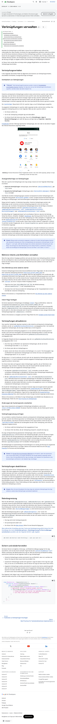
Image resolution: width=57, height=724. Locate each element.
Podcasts (4, 668)
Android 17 (4, 674)
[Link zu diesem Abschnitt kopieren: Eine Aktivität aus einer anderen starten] (29, 268)
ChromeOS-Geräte (43, 658)
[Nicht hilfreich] (54, 21)
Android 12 (4, 686)
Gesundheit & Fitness (25, 658)
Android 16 (4, 676)
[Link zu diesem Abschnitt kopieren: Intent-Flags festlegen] (18, 300)
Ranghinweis (28, 216)
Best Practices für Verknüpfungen (28, 399)
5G (21, 666)
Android (4, 654)
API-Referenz (23, 680)
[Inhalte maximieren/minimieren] (12, 31)
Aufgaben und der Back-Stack (46, 315)
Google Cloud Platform (7, 705)
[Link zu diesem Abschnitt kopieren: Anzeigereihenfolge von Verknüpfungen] (30, 179)
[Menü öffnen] (2, 2)
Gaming (22, 654)
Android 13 (4, 684)
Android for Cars (42, 661)
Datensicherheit (5, 658)
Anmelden (52, 1)
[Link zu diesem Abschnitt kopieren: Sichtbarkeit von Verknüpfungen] (24, 80)
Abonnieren (28, 716)
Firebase (4, 703)
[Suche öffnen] (33, 2)
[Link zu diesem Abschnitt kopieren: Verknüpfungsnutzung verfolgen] (25, 414)
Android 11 (4, 688)
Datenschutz (23, 663)
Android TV (41, 663)
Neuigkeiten (4, 663)
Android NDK (23, 685)
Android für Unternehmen (8, 656)
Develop (4, 6)
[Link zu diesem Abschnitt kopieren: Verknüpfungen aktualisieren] (27, 321)
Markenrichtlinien (18, 713)
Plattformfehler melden (44, 674)
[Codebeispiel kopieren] (54, 536)
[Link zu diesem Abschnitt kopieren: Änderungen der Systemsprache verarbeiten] (33, 403)
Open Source (5, 661)
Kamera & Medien (24, 661)
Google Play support (43, 679)
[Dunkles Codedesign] (52, 536)
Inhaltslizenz (45, 637)
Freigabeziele (5, 124)
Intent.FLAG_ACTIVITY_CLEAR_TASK (11, 274)
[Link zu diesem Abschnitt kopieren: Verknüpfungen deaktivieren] (27, 466)
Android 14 (4, 681)
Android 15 (4, 679)
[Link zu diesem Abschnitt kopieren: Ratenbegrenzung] (18, 499)
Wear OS (41, 656)
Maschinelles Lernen (25, 656)
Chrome (4, 700)
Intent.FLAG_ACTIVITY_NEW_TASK (32, 272)
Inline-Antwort (19, 525)
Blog (3, 666)
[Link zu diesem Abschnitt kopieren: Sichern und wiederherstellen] (28, 546)
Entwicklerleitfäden (24, 678)
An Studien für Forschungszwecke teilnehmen (47, 682)
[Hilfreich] (52, 21)
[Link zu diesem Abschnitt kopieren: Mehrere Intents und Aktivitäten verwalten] (39, 255)
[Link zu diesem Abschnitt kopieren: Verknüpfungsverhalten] (23, 70)
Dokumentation (31, 21)
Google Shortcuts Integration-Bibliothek (23, 453)
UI (20, 6)
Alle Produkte (5, 707)
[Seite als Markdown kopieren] (43, 27)
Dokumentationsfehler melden (46, 676)
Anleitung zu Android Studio (27, 676)
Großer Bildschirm (43, 654)
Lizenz (11, 713)
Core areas (13, 6)
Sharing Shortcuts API (12, 219)
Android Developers (6, 21)
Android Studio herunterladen (27, 683)
